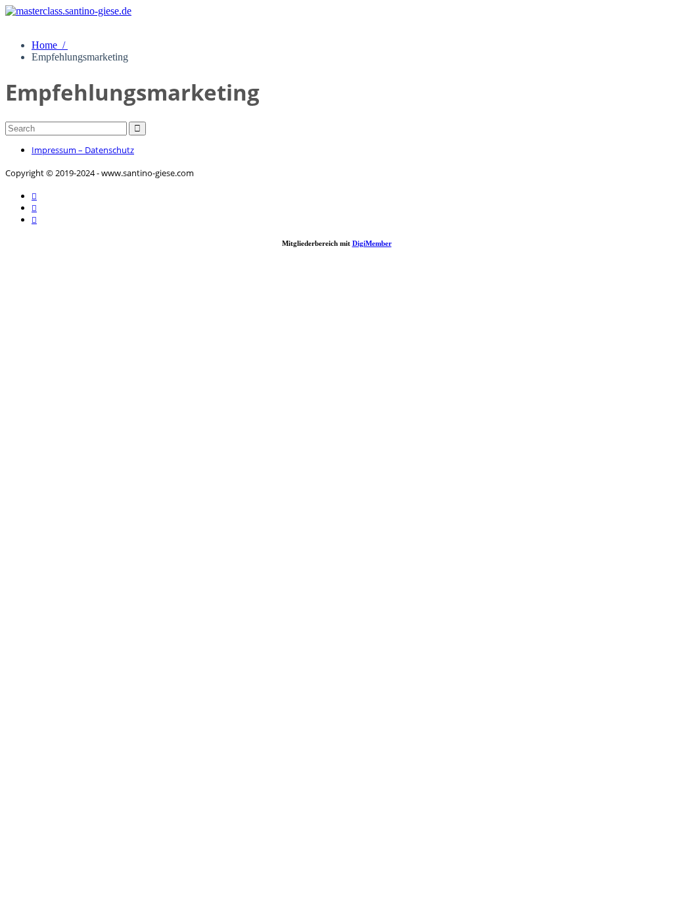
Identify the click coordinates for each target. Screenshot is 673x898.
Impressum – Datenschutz (83, 150)
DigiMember (372, 243)
